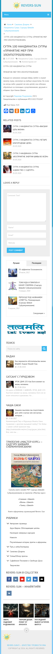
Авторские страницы (18, 523)
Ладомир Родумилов (23, 96)
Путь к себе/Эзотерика (19, 547)
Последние (36, 263)
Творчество (15, 565)
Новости (13, 537)
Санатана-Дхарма (17, 551)
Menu (6, 14)
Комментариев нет (29, 62)
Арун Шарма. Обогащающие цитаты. (25, 528)
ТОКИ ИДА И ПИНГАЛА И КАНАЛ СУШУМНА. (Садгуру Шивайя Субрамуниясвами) (30, 285)
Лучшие (16, 263)
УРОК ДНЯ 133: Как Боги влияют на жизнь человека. (30, 382)
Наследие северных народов (22, 533)
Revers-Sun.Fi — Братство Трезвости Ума (26, 645)
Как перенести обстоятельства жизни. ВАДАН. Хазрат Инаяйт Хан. (30, 362)
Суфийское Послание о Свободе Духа (26, 560)
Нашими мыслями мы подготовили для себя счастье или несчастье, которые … (29, 413)
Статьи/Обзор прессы (19, 556)
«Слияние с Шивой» (26, 499)
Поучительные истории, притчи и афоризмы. (28, 542)
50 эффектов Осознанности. (30, 269)
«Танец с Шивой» (26, 505)
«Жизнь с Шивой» (26, 502)
